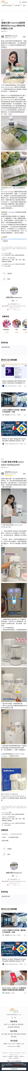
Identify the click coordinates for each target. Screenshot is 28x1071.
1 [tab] (11, 10)
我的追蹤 (23, 1034)
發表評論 (6, 347)
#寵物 (5, 1044)
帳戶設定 (10, 1034)
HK (15, 1052)
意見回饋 (10, 1027)
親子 (20, 259)
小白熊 (4, 837)
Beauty (19, 1052)
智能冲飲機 (5, 840)
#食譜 (18, 1044)
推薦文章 (14, 1024)
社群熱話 (17, 5)
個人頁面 (4, 1034)
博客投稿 (17, 1027)
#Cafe (22, 1044)
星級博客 (21, 1024)
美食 (17, 259)
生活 (2, 20)
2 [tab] (13, 10)
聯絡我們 (16, 1058)
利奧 (16, 329)
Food (24, 1052)
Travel (11, 1052)
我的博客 (14, 1037)
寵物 (24, 259)
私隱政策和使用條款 (17, 1065)
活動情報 (9, 261)
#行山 (9, 1044)
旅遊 (13, 259)
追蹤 (24, 37)
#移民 (18, 1046)
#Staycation (11, 1046)
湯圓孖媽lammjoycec (11, 36)
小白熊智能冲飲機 (13, 837)
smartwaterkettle (16, 834)
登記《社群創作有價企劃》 (18, 255)
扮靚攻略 (4, 261)
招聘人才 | (11, 1058)
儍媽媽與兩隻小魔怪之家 (6, 329)
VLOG (9, 1024)
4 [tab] (17, 10)
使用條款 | (17, 1056)
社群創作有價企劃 (7, 5)
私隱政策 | (22, 1056)
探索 (5, 1024)
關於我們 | (5, 1056)
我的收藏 (17, 1034)
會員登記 (24, 2)
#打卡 (13, 1044)
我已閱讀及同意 (14, 1068)
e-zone (16, 1054)
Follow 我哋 (7, 266)
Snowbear (5, 834)
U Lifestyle (5, 1052)
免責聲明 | (11, 1056)
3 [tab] (15, 10)
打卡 (9, 259)
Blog (12, 1054)
